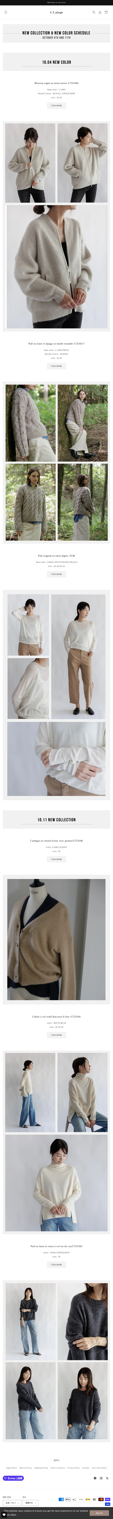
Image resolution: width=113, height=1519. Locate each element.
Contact (85, 1468)
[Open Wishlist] (4, 1515)
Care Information (99, 1468)
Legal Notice (11, 1468)
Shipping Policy (41, 1468)
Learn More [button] (10, 1514)
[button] (6, 12)
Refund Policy (26, 1468)
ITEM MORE (56, 105)
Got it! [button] (99, 1513)
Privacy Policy (74, 1468)
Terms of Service (58, 1468)
